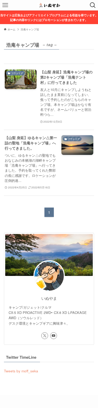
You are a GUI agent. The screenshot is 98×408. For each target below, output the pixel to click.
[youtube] (53, 335)
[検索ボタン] (93, 5)
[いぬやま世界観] (49, 5)
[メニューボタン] (5, 5)
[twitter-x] (44, 335)
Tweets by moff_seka (21, 370)
